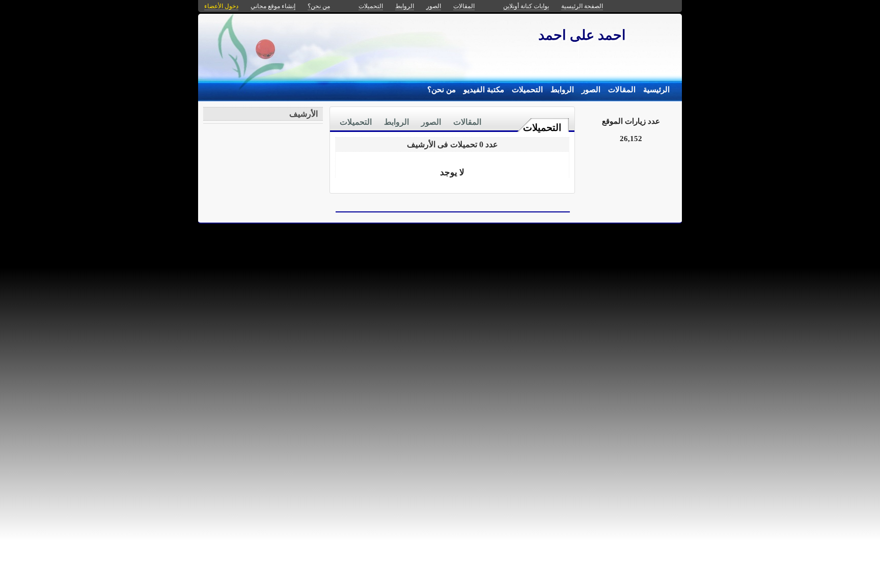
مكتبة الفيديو (483, 90)
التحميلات (527, 90)
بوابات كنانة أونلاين (526, 6)
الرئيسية (656, 90)
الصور (591, 90)
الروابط (562, 90)
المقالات (622, 90)
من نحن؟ (441, 90)
